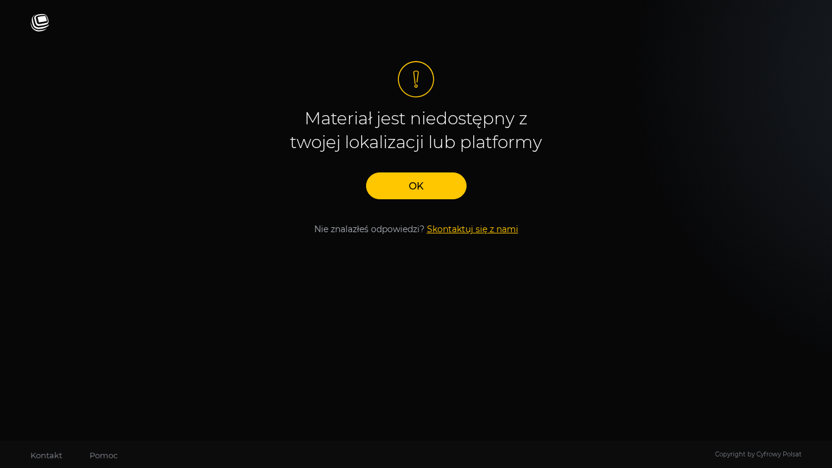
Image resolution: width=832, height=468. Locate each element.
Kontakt (46, 455)
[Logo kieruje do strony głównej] (39, 23)
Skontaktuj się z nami (472, 229)
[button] (416, 185)
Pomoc (104, 455)
